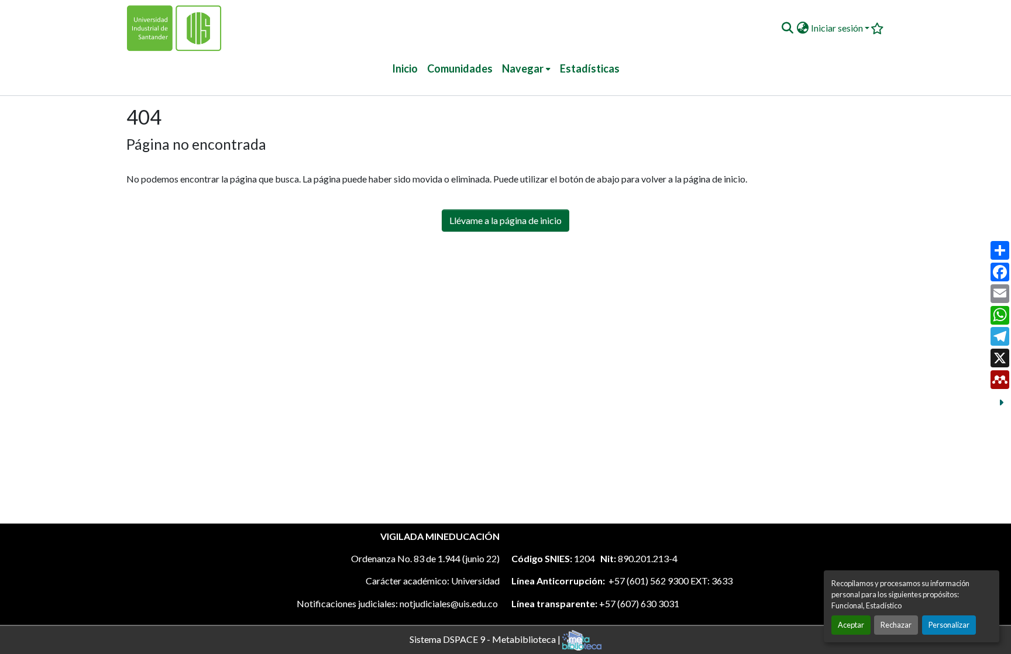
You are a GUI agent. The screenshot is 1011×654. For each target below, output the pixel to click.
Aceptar (851, 624)
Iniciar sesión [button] (838, 27)
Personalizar (949, 624)
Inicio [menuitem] (405, 68)
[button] (787, 28)
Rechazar (896, 624)
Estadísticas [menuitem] (590, 68)
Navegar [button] (523, 68)
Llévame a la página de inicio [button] (505, 220)
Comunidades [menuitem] (460, 68)
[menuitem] (526, 68)
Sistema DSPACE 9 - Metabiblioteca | (486, 638)
